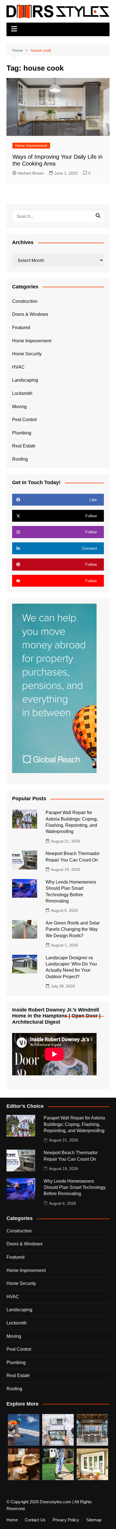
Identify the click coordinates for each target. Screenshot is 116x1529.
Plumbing (21, 432)
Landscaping (25, 380)
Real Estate (23, 445)
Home (12, 1520)
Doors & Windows (30, 314)
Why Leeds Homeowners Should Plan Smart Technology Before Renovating (75, 1187)
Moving (19, 406)
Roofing (20, 459)
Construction (24, 301)
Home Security (27, 353)
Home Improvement (31, 145)
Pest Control (24, 419)
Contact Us (35, 1520)
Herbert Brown (31, 173)
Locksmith (22, 393)
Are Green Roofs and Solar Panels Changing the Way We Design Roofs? (73, 929)
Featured (21, 327)
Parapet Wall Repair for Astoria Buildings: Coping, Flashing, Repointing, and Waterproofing (74, 1124)
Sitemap (93, 1520)
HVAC (18, 367)
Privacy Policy (66, 1520)
